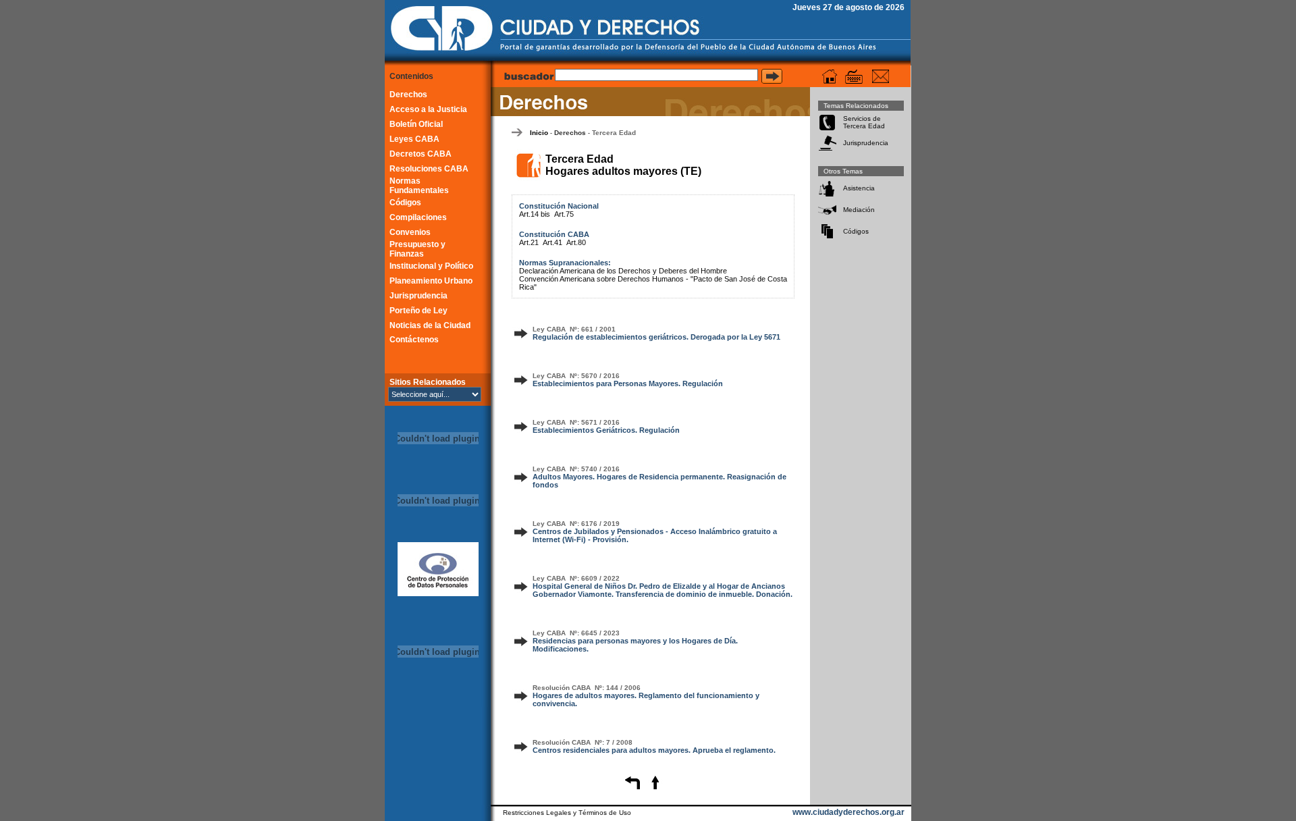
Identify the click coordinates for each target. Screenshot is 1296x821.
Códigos (405, 202)
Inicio (539, 132)
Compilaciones (418, 217)
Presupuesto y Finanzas (417, 249)
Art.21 (529, 242)
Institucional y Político (431, 266)
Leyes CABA (414, 139)
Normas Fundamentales (419, 185)
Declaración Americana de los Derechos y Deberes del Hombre (623, 271)
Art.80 (576, 242)
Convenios (410, 232)
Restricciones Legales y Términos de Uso (567, 812)
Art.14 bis (534, 214)
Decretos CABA (420, 154)
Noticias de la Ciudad (429, 325)
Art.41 (552, 242)
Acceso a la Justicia (428, 109)
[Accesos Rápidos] (854, 77)
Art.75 (564, 214)
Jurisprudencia (418, 295)
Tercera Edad (614, 132)
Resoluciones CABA (428, 169)
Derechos (408, 94)
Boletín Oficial (416, 124)
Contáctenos (414, 339)
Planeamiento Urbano (431, 281)
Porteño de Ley (418, 310)
